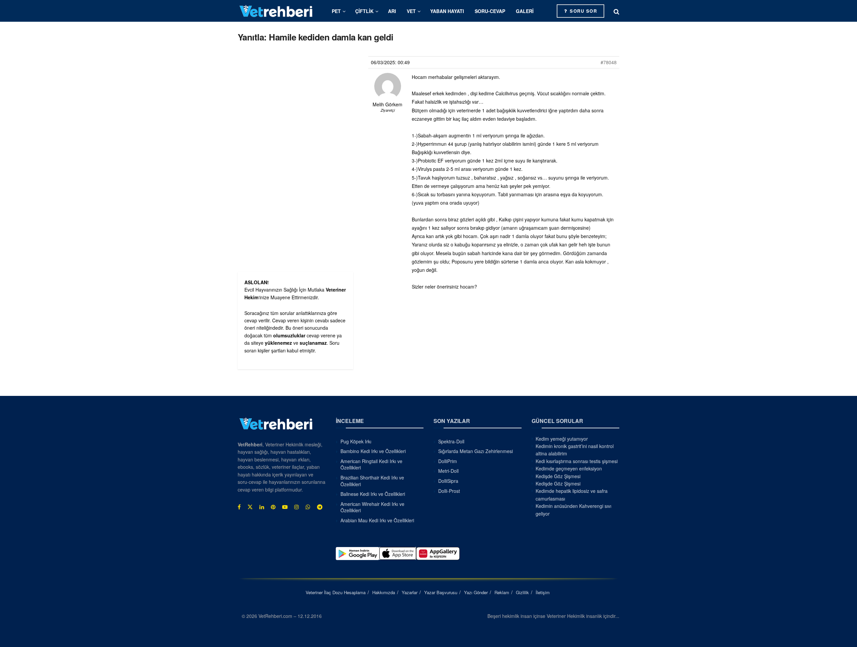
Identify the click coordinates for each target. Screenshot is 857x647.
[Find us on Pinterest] (273, 507)
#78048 (609, 62)
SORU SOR (582, 11)
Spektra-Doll (451, 441)
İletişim (543, 592)
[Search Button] (616, 11)
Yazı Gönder (476, 592)
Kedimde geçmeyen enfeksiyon (569, 468)
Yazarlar (409, 592)
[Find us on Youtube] (285, 507)
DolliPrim (447, 461)
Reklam (501, 592)
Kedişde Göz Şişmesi (558, 476)
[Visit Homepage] (276, 11)
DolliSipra (448, 480)
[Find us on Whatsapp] (308, 507)
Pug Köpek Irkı (355, 441)
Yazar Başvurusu (440, 592)
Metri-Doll (448, 470)
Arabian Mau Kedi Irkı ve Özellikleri (377, 520)
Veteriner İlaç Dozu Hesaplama (336, 592)
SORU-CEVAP (490, 11)
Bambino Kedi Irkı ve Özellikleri (373, 451)
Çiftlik (364, 11)
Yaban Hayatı (447, 11)
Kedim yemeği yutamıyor (562, 438)
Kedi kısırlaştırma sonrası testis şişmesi (577, 461)
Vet (411, 11)
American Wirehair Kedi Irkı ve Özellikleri (372, 507)
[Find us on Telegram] (319, 507)
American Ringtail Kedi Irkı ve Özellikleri (371, 464)
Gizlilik (522, 592)
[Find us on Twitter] (250, 507)
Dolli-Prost (449, 491)
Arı (392, 11)
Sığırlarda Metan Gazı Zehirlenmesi (475, 451)
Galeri (525, 11)
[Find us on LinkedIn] (261, 507)
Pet (336, 11)
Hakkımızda (383, 592)
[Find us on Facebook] (239, 507)
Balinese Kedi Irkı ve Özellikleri (372, 494)
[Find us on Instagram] (296, 507)
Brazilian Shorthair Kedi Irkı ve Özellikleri (372, 481)
